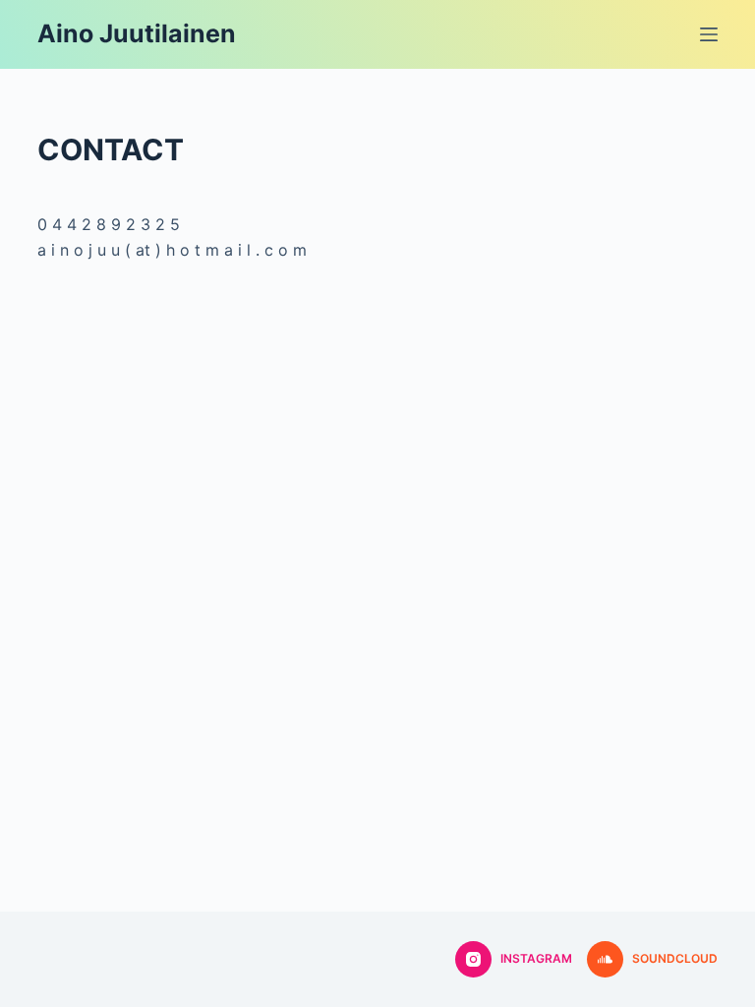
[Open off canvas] (709, 34)
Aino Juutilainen (136, 33)
